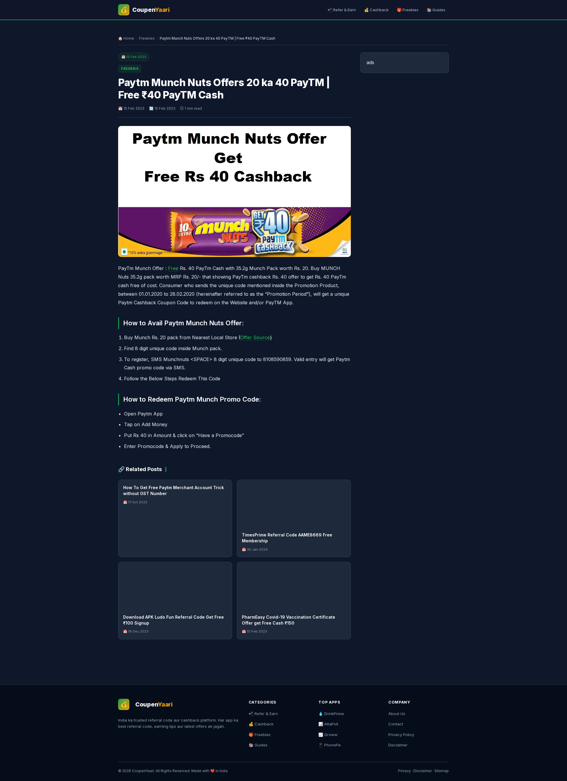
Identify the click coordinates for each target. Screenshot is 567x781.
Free (173, 268)
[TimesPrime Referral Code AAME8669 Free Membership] (294, 503)
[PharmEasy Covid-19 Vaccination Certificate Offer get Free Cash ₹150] (294, 585)
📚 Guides (436, 9)
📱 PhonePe (329, 745)
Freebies (147, 38)
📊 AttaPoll (328, 724)
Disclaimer (398, 745)
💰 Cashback (376, 9)
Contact (395, 724)
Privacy (404, 771)
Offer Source (255, 337)
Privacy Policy (401, 734)
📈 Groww (328, 734)
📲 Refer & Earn (342, 9)
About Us (396, 713)
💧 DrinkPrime (331, 713)
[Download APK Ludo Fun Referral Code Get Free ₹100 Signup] (175, 585)
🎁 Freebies (407, 9)
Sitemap (441, 771)
